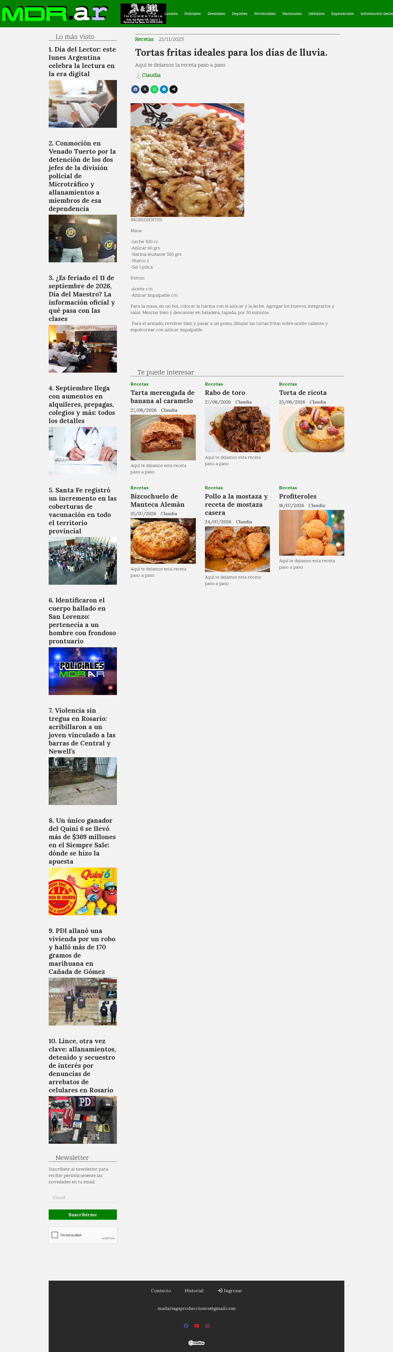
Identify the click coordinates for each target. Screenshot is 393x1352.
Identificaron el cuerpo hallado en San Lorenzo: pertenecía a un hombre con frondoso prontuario (82, 620)
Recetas (144, 39)
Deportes (239, 13)
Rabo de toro (225, 392)
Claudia (151, 76)
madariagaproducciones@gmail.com (197, 1308)
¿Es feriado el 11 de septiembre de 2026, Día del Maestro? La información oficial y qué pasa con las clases (82, 298)
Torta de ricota (303, 392)
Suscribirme (82, 1214)
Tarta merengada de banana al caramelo (163, 396)
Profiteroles (298, 496)
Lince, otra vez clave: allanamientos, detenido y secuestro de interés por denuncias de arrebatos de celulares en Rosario (82, 1065)
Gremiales (216, 13)
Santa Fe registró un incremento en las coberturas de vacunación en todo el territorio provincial (83, 510)
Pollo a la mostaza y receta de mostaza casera (236, 504)
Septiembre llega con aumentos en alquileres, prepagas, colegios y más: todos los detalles (82, 404)
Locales (171, 13)
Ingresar (232, 1290)
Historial (194, 1290)
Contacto (161, 1290)
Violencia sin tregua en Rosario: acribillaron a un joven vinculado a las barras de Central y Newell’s (82, 730)
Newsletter (72, 1158)
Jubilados (317, 13)
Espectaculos (342, 13)
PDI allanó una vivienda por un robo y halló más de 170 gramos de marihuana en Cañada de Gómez (82, 951)
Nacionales (292, 13)
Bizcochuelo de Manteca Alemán (158, 500)
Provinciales (265, 13)
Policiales (192, 13)
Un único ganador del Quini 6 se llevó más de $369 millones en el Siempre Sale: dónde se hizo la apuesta (82, 840)
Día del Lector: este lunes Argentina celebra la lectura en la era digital (82, 61)
